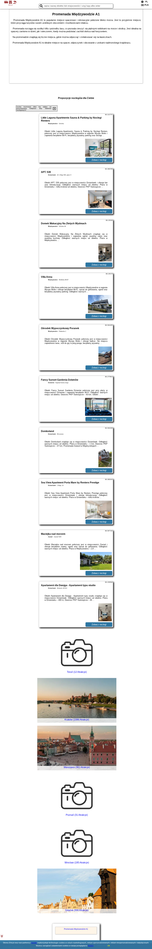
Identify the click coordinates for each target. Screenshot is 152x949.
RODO (91, 946)
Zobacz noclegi (99, 160)
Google (34, 943)
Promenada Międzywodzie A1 (76, 929)
